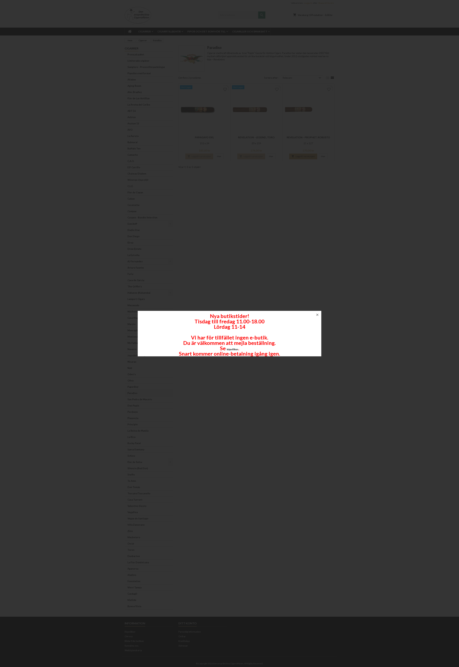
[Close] (317, 315)
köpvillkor (232, 349)
